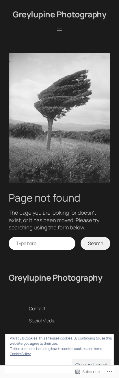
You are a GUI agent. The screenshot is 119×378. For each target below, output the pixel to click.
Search (95, 243)
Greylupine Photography (59, 14)
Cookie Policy (20, 353)
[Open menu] (59, 29)
